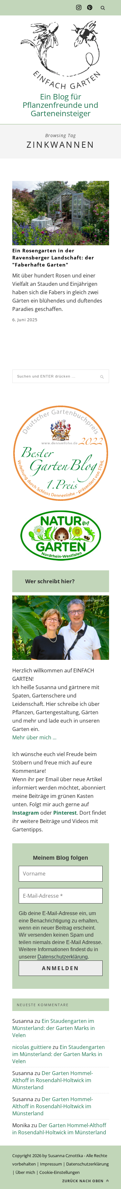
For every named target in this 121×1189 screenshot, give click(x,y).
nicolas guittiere (31, 1047)
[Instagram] (79, 7)
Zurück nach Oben (83, 1180)
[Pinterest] (90, 7)
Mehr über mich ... (34, 737)
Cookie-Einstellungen (59, 1172)
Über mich (25, 1172)
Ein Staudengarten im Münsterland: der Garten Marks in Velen (53, 1028)
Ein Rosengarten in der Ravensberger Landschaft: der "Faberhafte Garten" (53, 257)
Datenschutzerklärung (62, 957)
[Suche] (103, 7)
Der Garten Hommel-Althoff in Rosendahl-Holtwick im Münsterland (52, 1080)
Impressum (51, 1164)
